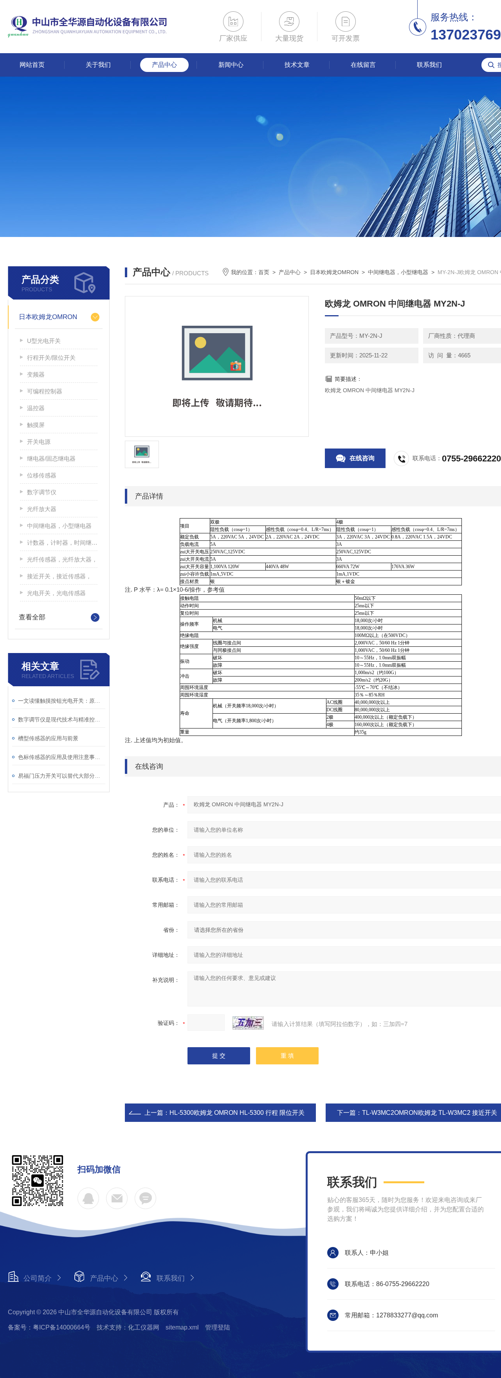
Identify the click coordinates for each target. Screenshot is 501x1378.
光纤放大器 (41, 509)
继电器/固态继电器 (51, 458)
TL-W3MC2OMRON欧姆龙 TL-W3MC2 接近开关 (429, 1112)
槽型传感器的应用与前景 (48, 738)
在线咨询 (362, 458)
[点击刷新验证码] (248, 1023)
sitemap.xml (182, 1327)
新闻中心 (230, 64)
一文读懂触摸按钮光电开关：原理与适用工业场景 (61, 701)
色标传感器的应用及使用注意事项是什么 (61, 757)
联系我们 (429, 64)
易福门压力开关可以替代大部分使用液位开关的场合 (61, 776)
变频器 (36, 374)
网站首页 (32, 64)
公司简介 (37, 1278)
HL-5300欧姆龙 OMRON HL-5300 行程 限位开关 (237, 1112)
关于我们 (98, 64)
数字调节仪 (41, 492)
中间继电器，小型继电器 (59, 525)
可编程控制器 (44, 391)
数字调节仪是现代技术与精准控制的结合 (61, 719)
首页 (263, 272)
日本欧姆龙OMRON (48, 317)
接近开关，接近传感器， (59, 576)
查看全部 (32, 617)
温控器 (36, 408)
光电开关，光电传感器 (56, 593)
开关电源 (38, 441)
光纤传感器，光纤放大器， (62, 559)
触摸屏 (36, 425)
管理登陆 (217, 1327)
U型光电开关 (44, 340)
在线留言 (363, 64)
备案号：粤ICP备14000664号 (49, 1327)
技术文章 (297, 64)
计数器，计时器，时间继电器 (62, 542)
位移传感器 (41, 475)
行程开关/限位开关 (51, 357)
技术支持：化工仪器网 (128, 1327)
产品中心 (164, 64)
